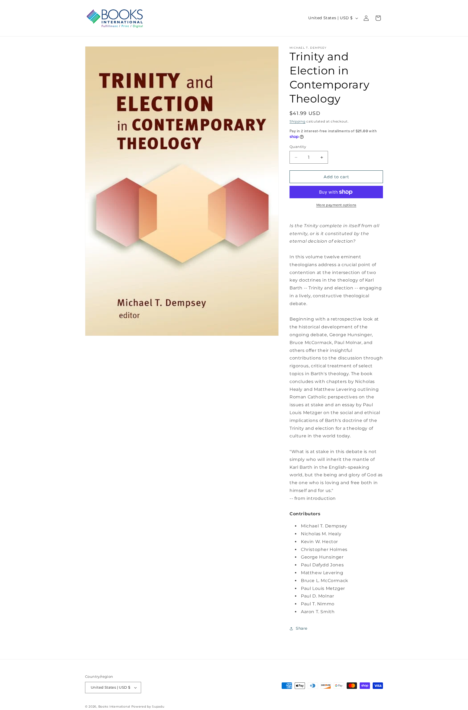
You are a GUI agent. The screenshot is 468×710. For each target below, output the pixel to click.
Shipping (298, 121)
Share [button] (301, 628)
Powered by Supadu (147, 706)
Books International (114, 706)
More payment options (336, 205)
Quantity (298, 146)
